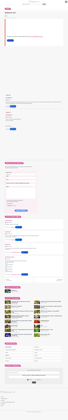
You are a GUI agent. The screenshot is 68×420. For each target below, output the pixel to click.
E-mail (7, 179)
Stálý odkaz (7, 106)
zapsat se (30, 379)
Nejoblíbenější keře (45, 320)
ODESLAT (34, 382)
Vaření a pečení (8, 358)
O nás (2, 396)
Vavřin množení (8, 220)
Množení (7, 279)
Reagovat (13, 106)
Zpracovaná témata (38, 358)
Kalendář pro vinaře (38, 349)
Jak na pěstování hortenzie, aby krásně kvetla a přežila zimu (21, 335)
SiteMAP (3, 403)
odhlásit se (38, 379)
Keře (42, 325)
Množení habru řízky (45, 334)
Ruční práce (37, 347)
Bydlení (6, 352)
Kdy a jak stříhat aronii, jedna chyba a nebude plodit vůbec (21, 321)
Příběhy (36, 355)
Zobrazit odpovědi (13, 252)
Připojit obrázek (10, 203)
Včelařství (7, 360)
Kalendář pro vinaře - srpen (47, 329)
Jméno (7, 175)
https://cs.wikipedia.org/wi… (36, 36)
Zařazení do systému (9, 257)
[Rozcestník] (66, 2)
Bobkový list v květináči (16, 306)
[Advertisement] (34, 26)
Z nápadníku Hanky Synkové (10, 349)
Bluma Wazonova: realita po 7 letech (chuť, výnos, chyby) (22, 311)
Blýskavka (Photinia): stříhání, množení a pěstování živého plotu (20, 316)
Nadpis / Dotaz (8, 172)
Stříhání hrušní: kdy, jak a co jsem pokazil (50, 311)
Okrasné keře (14, 325)
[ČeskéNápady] (34, 2)
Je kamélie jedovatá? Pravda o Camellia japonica (51, 315)
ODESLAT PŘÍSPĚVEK (21, 210)
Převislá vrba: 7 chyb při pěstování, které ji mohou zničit (22, 330)
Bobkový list (8, 231)
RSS (2, 405)
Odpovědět (10, 40)
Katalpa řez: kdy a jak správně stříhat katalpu (51, 301)
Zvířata (36, 352)
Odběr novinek (4, 398)
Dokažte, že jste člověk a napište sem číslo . (18, 183)
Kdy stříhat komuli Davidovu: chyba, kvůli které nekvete (51, 307)
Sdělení (7, 186)
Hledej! (44, 4)
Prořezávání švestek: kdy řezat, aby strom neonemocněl (20, 302)
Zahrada (7, 355)
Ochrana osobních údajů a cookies (7, 402)
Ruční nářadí (59, 279)
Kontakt (36, 360)
